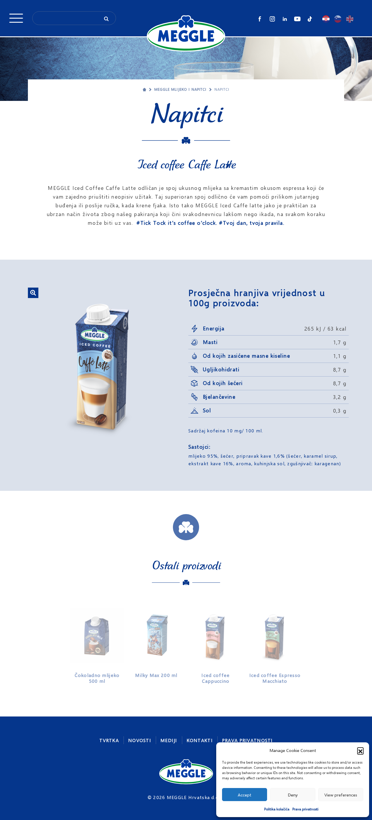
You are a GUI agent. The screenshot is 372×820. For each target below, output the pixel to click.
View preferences (340, 794)
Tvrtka (109, 740)
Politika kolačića (276, 809)
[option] (97, 644)
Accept (244, 794)
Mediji (168, 740)
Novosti (139, 740)
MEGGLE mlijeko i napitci (180, 89)
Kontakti (200, 740)
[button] (360, 750)
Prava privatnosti (305, 809)
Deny (293, 794)
